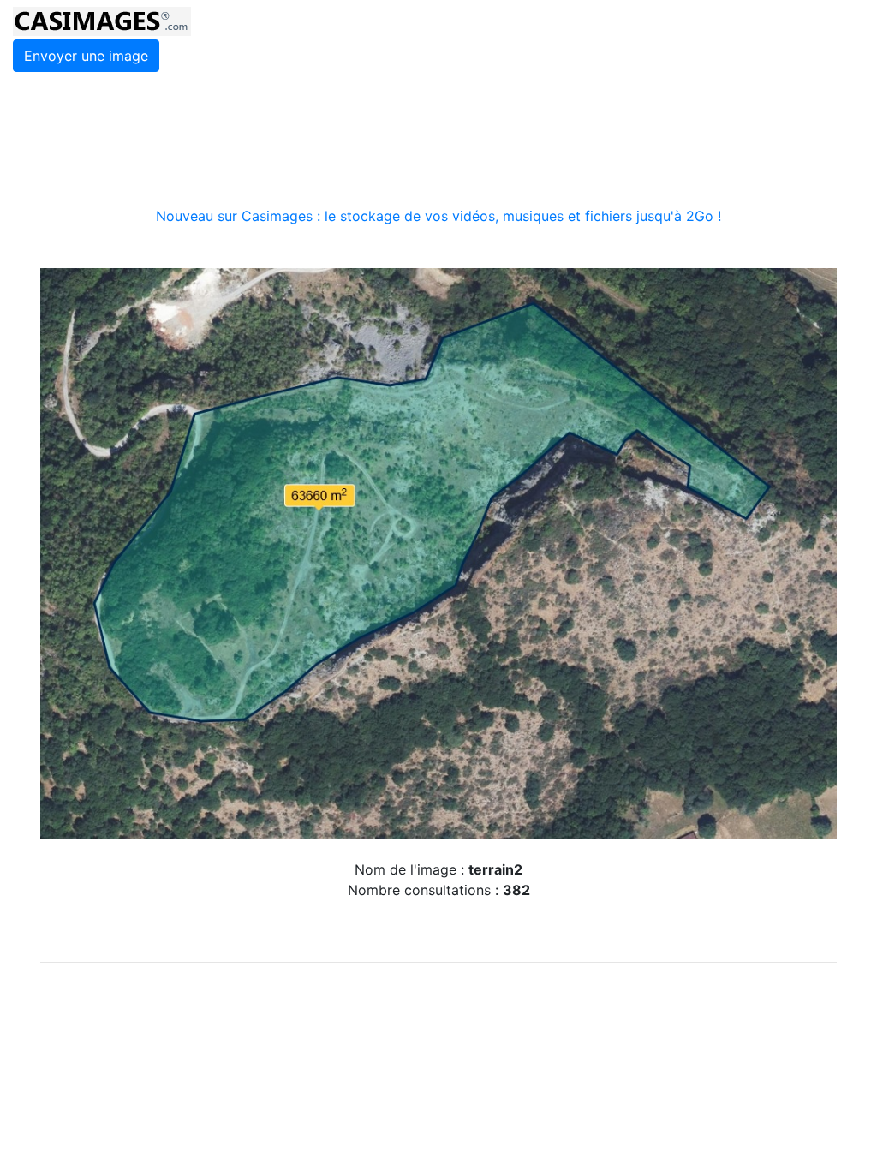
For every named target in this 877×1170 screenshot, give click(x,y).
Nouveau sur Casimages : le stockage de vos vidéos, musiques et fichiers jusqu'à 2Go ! (438, 215)
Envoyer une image (86, 55)
